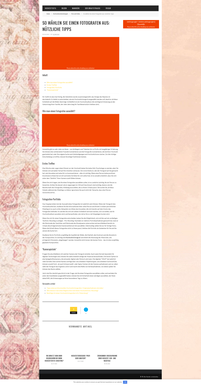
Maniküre (76, 8)
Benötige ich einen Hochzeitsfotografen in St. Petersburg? (67, 293)
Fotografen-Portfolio (54, 87)
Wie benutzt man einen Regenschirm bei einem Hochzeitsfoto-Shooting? (72, 290)
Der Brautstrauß (92, 8)
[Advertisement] (81, 52)
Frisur (108, 8)
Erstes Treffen (52, 85)
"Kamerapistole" (53, 90)
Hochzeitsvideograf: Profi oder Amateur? (80, 357)
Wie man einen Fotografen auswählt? (60, 82)
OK (125, 382)
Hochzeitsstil (50, 8)
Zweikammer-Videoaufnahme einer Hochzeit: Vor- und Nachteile (107, 358)
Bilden (64, 8)
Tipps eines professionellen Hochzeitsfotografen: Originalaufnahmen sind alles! (75, 288)
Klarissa (56, 34)
